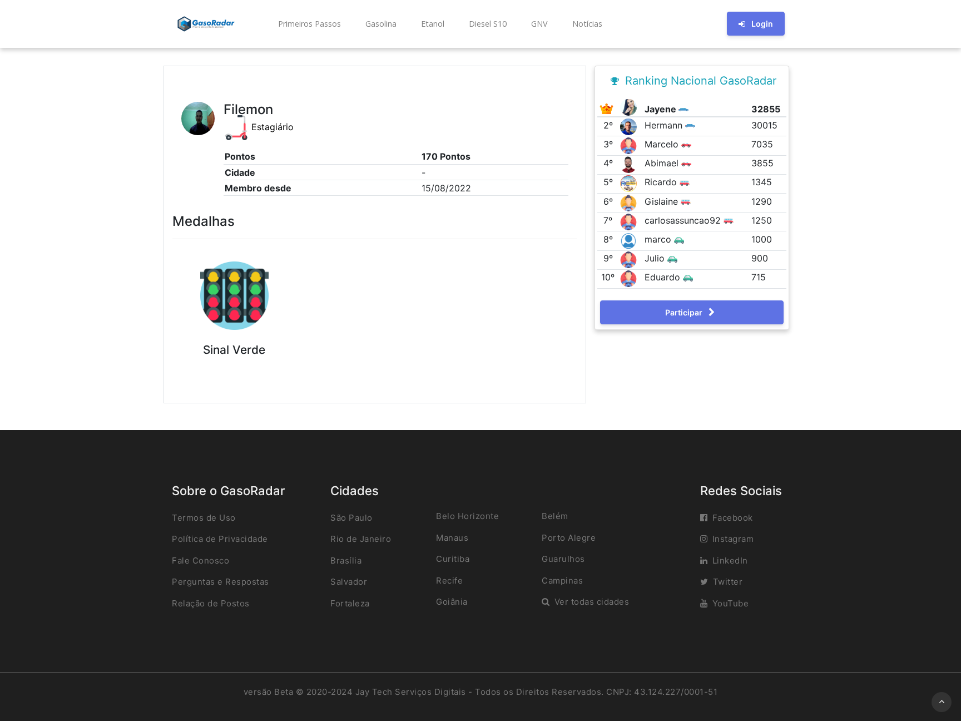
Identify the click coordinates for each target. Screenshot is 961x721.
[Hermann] (630, 125)
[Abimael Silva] (630, 164)
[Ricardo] (630, 183)
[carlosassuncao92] (630, 220)
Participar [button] (684, 312)
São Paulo (351, 517)
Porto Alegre (569, 537)
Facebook (732, 517)
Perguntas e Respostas (220, 581)
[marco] (630, 239)
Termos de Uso (204, 517)
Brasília (345, 560)
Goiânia (452, 601)
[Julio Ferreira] (630, 258)
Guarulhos (563, 559)
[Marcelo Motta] (630, 144)
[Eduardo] (630, 278)
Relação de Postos (211, 603)
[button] (308, 24)
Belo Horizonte (467, 516)
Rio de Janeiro (360, 539)
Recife (449, 580)
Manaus (452, 537)
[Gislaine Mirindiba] (630, 202)
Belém (555, 516)
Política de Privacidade (220, 539)
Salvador (348, 581)
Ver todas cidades (592, 601)
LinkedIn (730, 560)
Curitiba (452, 559)
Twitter (728, 581)
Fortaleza (350, 603)
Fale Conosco (200, 560)
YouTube (730, 603)
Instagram (733, 539)
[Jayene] (630, 106)
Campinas (562, 580)
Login (762, 23)
